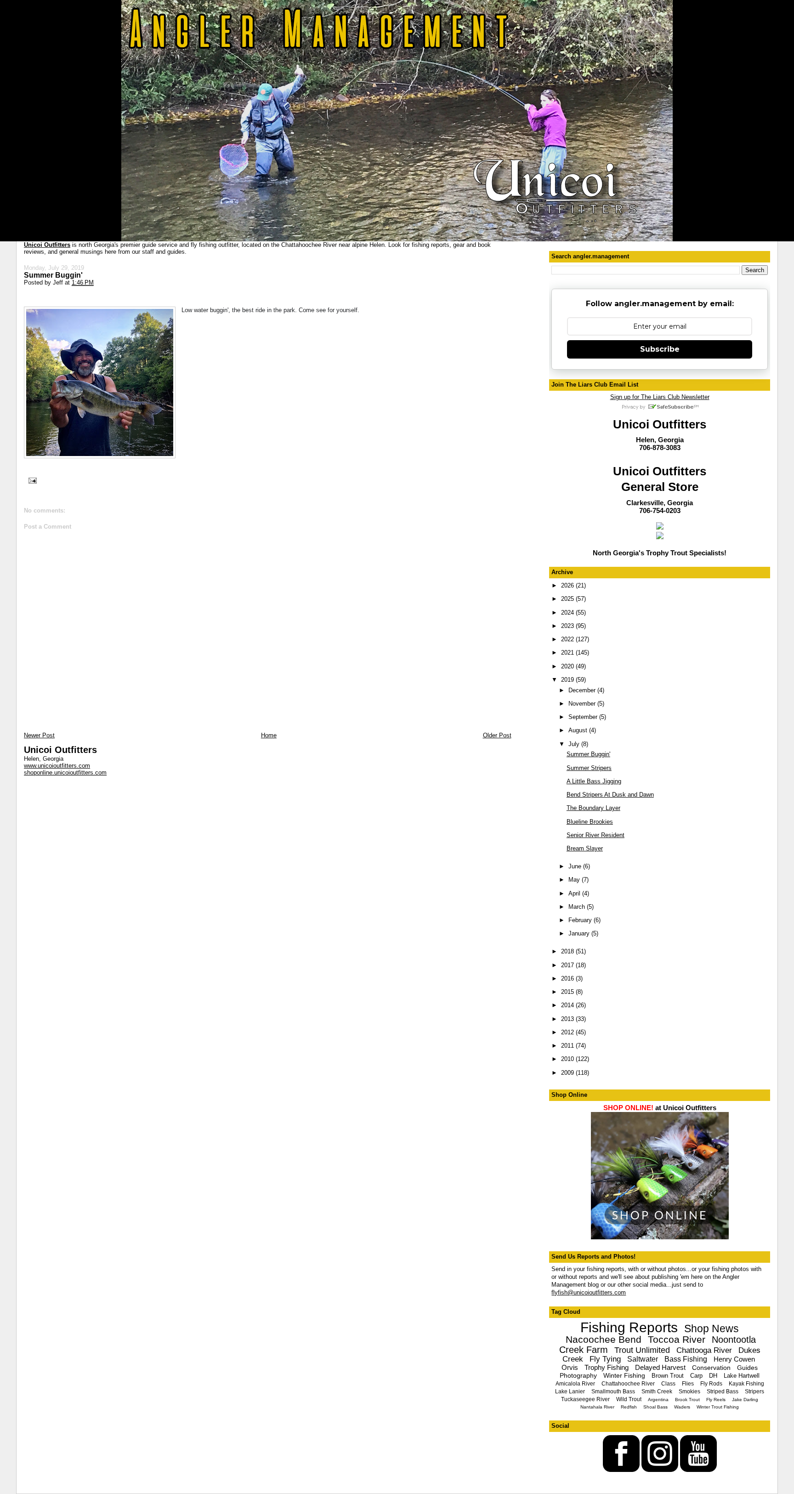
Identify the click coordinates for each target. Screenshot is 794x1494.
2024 (568, 612)
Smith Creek (656, 1391)
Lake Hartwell (742, 1375)
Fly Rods (711, 1383)
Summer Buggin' (53, 275)
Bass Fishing (685, 1359)
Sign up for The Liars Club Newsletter (659, 396)
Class (668, 1383)
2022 (568, 639)
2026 (568, 585)
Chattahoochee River (628, 1383)
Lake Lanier (570, 1391)
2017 (568, 965)
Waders (682, 1406)
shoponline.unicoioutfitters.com (65, 772)
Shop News (711, 1328)
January (579, 933)
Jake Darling (745, 1399)
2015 (568, 991)
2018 (568, 951)
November (582, 703)
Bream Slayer (585, 848)
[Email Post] (31, 480)
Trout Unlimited (642, 1350)
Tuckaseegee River (585, 1399)
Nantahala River (597, 1406)
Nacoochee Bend (603, 1339)
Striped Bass (722, 1391)
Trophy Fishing (606, 1367)
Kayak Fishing (746, 1383)
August (578, 730)
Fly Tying (605, 1359)
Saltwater (642, 1359)
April (575, 893)
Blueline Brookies (590, 821)
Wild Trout (628, 1399)
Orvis (569, 1367)
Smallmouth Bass (613, 1391)
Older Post (497, 735)
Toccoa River (676, 1339)
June (575, 866)
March (577, 906)
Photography (578, 1375)
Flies (688, 1383)
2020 (568, 666)
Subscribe (660, 349)
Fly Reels (716, 1399)
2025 (568, 598)
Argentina (658, 1399)
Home (269, 735)
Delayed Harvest (660, 1367)
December (582, 690)
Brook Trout (687, 1399)
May (575, 879)
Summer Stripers (589, 767)
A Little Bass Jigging (594, 781)
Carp (696, 1375)
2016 (568, 978)
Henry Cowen (734, 1359)
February (581, 920)
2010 (568, 1058)
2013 (568, 1018)
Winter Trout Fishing (718, 1406)
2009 (568, 1072)
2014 (568, 1005)
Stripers (754, 1391)
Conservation (711, 1367)
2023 (568, 625)
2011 (568, 1045)
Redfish (629, 1406)
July (574, 744)
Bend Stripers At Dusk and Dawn (610, 794)
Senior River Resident (595, 835)
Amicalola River (575, 1383)
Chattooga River (704, 1350)
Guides (747, 1367)
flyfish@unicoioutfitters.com (588, 1292)
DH (713, 1375)
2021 (568, 652)
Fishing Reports (629, 1327)
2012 (568, 1032)
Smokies (689, 1391)
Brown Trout (668, 1375)
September (583, 716)
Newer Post (39, 735)
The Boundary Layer (593, 807)
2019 (568, 679)
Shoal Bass (655, 1406)
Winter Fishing (624, 1375)
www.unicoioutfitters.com (57, 765)
